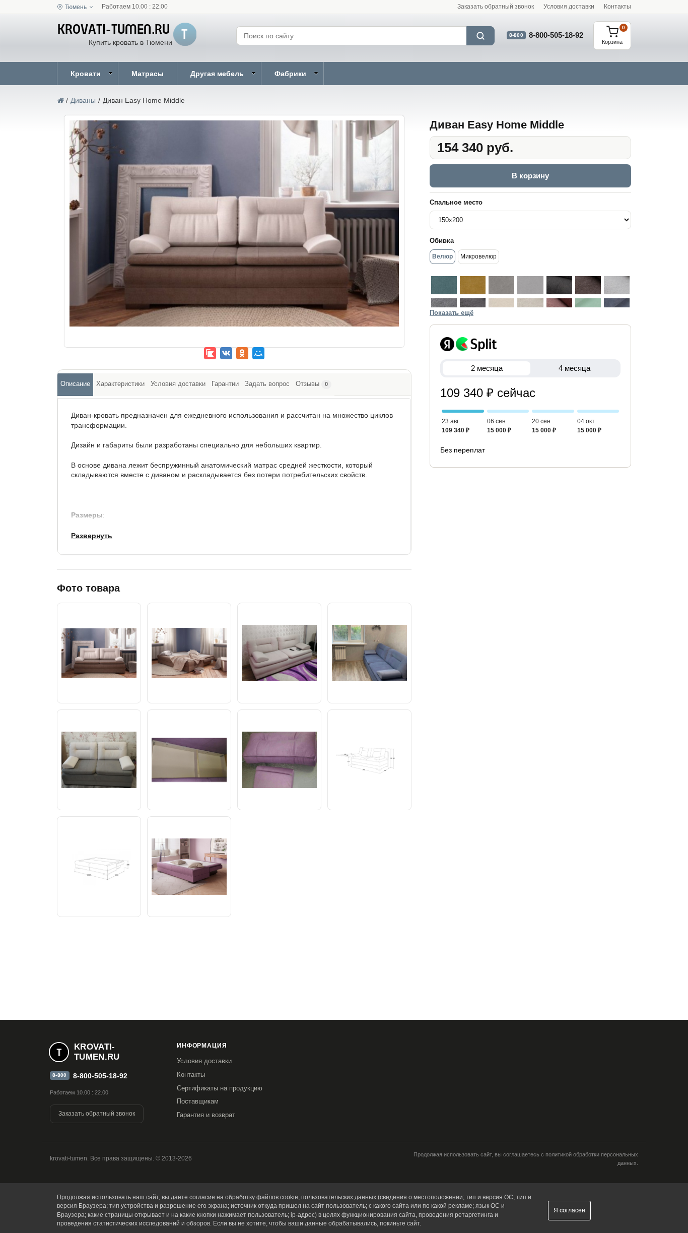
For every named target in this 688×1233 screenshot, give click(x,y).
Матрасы (147, 74)
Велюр (442, 256)
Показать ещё (451, 312)
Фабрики (290, 74)
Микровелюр (478, 256)
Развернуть (91, 536)
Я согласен (569, 1210)
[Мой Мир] (258, 353)
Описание (75, 383)
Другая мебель (217, 74)
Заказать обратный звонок (495, 6)
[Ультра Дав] (501, 285)
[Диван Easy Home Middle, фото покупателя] (99, 759)
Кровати (86, 74)
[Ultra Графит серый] (559, 285)
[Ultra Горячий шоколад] (588, 285)
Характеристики (120, 383)
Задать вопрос (267, 383)
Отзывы (312, 383)
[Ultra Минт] (444, 285)
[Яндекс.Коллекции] (210, 353)
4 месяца (574, 368)
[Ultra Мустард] (473, 285)
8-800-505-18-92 (556, 35)
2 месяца (487, 368)
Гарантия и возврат (206, 1115)
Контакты (617, 6)
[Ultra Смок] (530, 285)
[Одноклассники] (242, 353)
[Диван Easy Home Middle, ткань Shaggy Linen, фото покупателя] (279, 653)
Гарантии (225, 383)
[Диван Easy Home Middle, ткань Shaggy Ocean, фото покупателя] (369, 653)
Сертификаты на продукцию (219, 1088)
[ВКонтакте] (226, 353)
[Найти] (480, 35)
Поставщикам (198, 1101)
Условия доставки (568, 6)
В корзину (530, 175)
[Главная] (60, 100)
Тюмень (76, 7)
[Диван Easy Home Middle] (234, 223)
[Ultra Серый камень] (617, 285)
